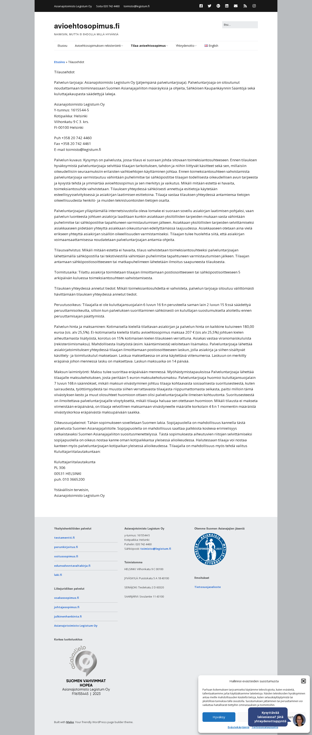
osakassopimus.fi (66, 598)
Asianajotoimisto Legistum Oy (75, 625)
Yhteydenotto (185, 46)
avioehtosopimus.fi (87, 25)
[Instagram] (254, 6)
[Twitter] (210, 6)
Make (70, 722)
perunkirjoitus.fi (66, 547)
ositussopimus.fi (66, 556)
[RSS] (245, 6)
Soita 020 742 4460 (107, 6)
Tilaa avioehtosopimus (148, 46)
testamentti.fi (64, 538)
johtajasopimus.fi (66, 607)
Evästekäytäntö (238, 727)
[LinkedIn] (226, 6)
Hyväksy (219, 717)
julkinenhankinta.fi (68, 616)
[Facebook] (202, 6)
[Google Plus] (218, 6)
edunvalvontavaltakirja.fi (72, 566)
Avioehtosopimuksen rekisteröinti (98, 46)
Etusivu (62, 46)
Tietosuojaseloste (207, 587)
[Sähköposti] (235, 6)
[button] (303, 681)
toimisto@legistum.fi (137, 6)
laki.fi (58, 575)
